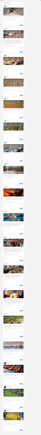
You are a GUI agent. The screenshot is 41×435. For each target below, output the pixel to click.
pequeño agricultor (18, 400)
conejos (10, 19)
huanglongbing (14, 423)
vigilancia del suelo (8, 46)
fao (8, 400)
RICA (6, 186)
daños (8, 19)
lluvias (10, 89)
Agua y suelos (7, 45)
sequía (6, 89)
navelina (8, 133)
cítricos (6, 133)
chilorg (10, 362)
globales (10, 400)
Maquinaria (12, 253)
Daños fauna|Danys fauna (8, 18)
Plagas (19, 423)
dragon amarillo (9, 423)
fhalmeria (6, 197)
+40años (9, 254)
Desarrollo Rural (7, 399)
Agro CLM (6, 324)
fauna (6, 19)
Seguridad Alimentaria (8, 401)
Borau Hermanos (7, 247)
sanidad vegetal (14, 424)
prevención (7, 424)
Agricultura (7, 422)
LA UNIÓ (15, 19)
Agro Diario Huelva (7, 39)
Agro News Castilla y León (7, 299)
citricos (6, 423)
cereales (8, 89)
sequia (6, 279)
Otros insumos (19, 328)
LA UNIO (7, 5)
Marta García (7, 362)
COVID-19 (9, 202)
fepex (15, 46)
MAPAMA (6, 274)
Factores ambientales (13, 278)
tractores (6, 254)
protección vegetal (10, 424)
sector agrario (12, 202)
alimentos (7, 400)
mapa (13, 133)
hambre (12, 400)
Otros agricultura (13, 201)
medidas (12, 19)
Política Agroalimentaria (11, 45)
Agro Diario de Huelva (7, 222)
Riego (17, 278)
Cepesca (7, 339)
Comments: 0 (21, 47)
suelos (11, 46)
